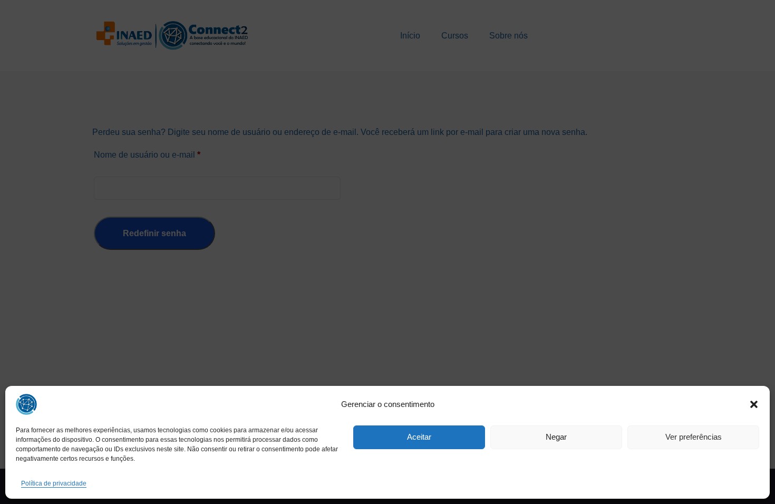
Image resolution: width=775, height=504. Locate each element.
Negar (556, 436)
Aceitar (419, 436)
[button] (754, 404)
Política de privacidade (53, 483)
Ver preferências (693, 436)
